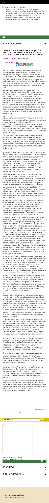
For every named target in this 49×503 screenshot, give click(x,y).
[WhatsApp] (28, 64)
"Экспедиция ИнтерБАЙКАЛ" (14, 495)
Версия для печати (40, 409)
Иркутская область (13, 413)
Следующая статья (11, 62)
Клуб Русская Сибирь (10, 58)
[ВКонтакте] (17, 64)
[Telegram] (31, 64)
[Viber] (24, 64)
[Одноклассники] (20, 64)
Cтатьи (22, 413)
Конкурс (5, 457)
